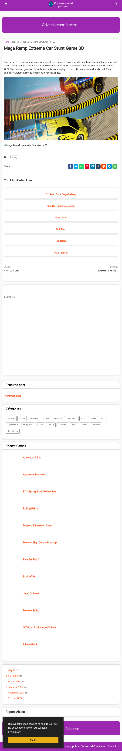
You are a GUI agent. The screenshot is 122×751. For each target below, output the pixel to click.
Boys (83, 418)
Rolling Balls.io (31, 508)
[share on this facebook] (70, 166)
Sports (84, 425)
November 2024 (17, 692)
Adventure (34, 418)
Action (22, 418)
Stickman (96, 425)
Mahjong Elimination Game (37, 525)
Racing (14, 42)
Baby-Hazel (58, 418)
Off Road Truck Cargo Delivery (61, 194)
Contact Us (114, 746)
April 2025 (15, 676)
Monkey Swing (31, 610)
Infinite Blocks (31, 644)
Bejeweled (72, 418)
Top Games (13, 431)
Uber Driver (61, 217)
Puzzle (40, 425)
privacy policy (71, 746)
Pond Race (61, 241)
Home (6, 42)
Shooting (62, 425)
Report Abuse (15, 712)
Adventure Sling (13, 395)
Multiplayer (27, 425)
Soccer (74, 425)
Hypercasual (13, 425)
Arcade (46, 418)
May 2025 (15, 670)
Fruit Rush (61, 229)
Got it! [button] (33, 740)
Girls (103, 418)
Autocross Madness (34, 474)
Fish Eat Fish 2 (31, 559)
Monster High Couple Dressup (40, 542)
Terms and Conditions (93, 746)
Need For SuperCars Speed (61, 206)
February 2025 (18, 687)
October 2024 (17, 698)
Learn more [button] (14, 732)
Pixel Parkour (61, 252)
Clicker (93, 418)
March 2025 (16, 681)
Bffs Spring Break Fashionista (39, 491)
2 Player (11, 418)
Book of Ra (29, 576)
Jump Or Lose (31, 593)
